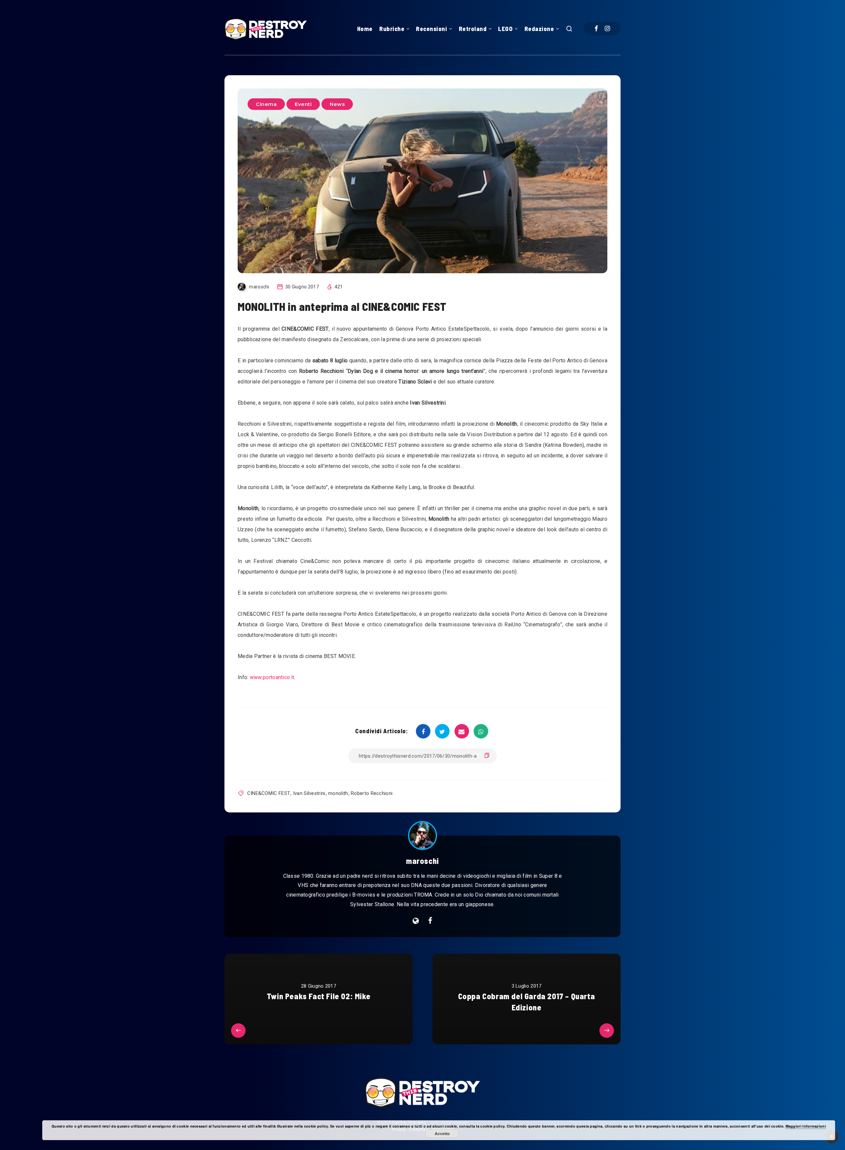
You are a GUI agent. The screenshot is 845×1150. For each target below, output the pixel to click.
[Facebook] (596, 28)
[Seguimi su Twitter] (430, 921)
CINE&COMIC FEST (268, 793)
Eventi (303, 104)
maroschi (422, 861)
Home (365, 28)
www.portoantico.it (272, 677)
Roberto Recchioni (371, 793)
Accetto (442, 1133)
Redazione (539, 28)
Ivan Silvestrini (309, 793)
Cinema (266, 104)
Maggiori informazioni (806, 1126)
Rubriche (391, 28)
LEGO (505, 28)
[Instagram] (607, 28)
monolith (338, 793)
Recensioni (431, 28)
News (337, 104)
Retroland (473, 28)
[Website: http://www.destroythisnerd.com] (416, 921)
